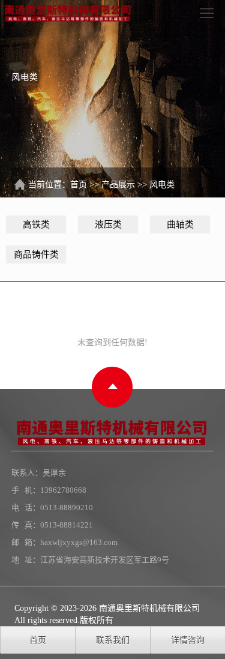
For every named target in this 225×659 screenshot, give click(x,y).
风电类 (162, 184)
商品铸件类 (36, 254)
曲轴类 (180, 224)
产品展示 (118, 184)
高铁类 (36, 224)
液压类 (108, 224)
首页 (78, 184)
